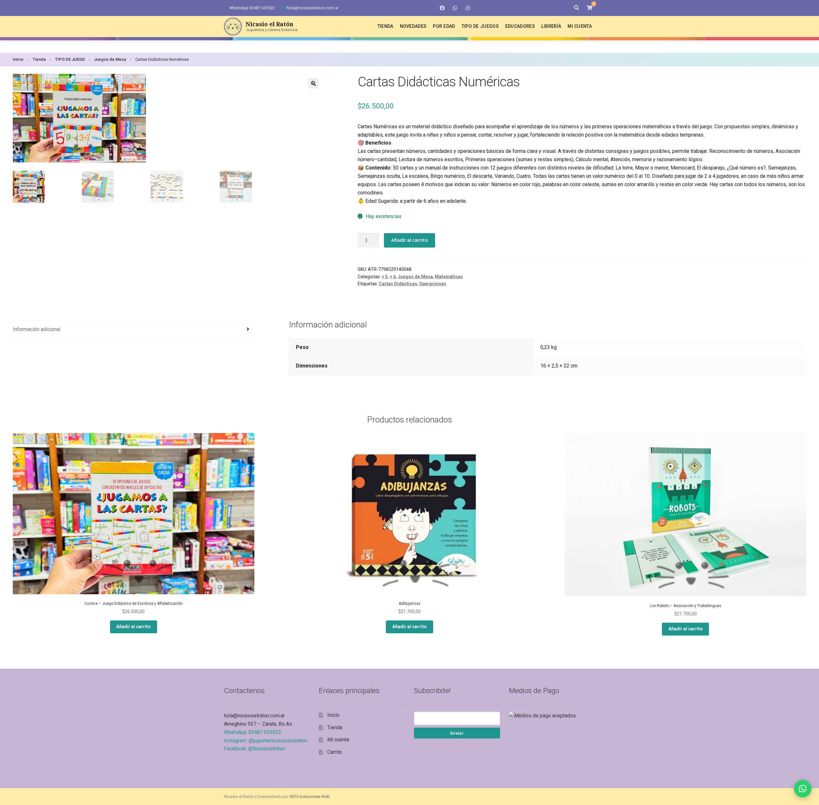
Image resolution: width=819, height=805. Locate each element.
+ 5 (385, 276)
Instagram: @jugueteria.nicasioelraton (265, 741)
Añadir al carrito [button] (133, 626)
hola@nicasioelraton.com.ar (312, 7)
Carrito (334, 752)
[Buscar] (576, 8)
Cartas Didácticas (398, 283)
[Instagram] (467, 8)
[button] (313, 83)
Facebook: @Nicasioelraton (254, 749)
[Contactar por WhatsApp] (802, 788)
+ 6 (393, 276)
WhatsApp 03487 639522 (252, 7)
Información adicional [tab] (36, 329)
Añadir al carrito (409, 240)
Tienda (386, 26)
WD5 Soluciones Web (310, 796)
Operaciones (432, 283)
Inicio (18, 59)
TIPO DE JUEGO (70, 59)
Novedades (413, 26)
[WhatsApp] (454, 8)
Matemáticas (449, 276)
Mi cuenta (580, 26)
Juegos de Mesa (110, 59)
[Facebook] (442, 8)
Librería (551, 26)
